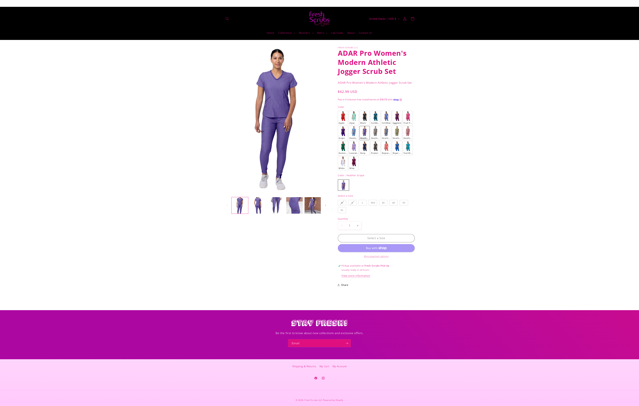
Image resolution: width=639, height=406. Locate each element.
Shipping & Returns (304, 366)
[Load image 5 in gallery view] (313, 205)
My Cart (324, 366)
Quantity (343, 218)
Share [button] (344, 285)
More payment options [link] (376, 256)
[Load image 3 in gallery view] (276, 205)
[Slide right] (325, 205)
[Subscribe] (347, 343)
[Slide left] (227, 205)
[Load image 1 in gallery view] (240, 205)
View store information (355, 275)
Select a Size (345, 195)
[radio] (343, 118)
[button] (227, 19)
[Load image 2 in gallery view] (258, 205)
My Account (339, 366)
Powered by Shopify (333, 400)
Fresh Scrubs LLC (313, 400)
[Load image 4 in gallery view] (294, 205)
